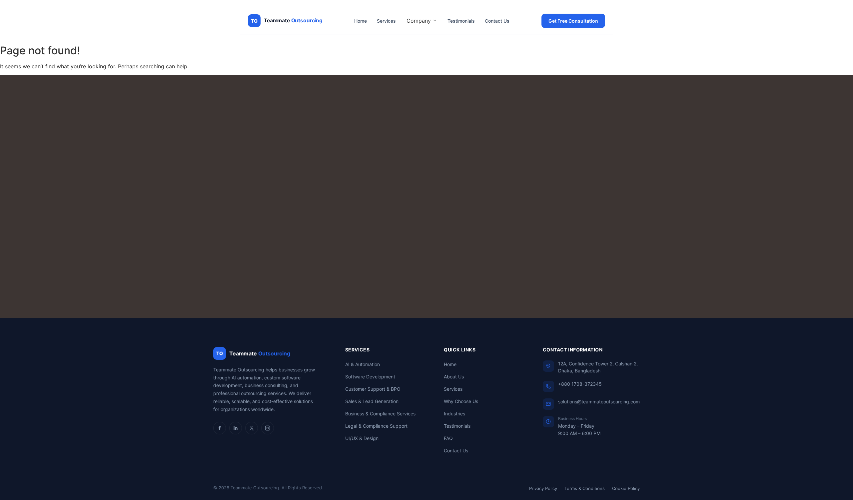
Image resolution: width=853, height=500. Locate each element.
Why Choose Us (461, 401)
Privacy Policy (543, 488)
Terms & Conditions (584, 488)
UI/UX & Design (362, 438)
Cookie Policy (626, 488)
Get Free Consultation (573, 21)
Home (360, 21)
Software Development (370, 376)
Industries (454, 413)
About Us (454, 376)
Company (419, 20)
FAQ (448, 438)
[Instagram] (267, 428)
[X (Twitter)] (251, 428)
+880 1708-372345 (580, 384)
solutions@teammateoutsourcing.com (599, 401)
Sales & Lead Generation (372, 401)
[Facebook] (219, 428)
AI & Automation (362, 364)
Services (386, 21)
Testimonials (461, 21)
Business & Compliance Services (380, 413)
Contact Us (497, 21)
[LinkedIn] (235, 428)
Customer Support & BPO (373, 389)
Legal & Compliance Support (376, 426)
